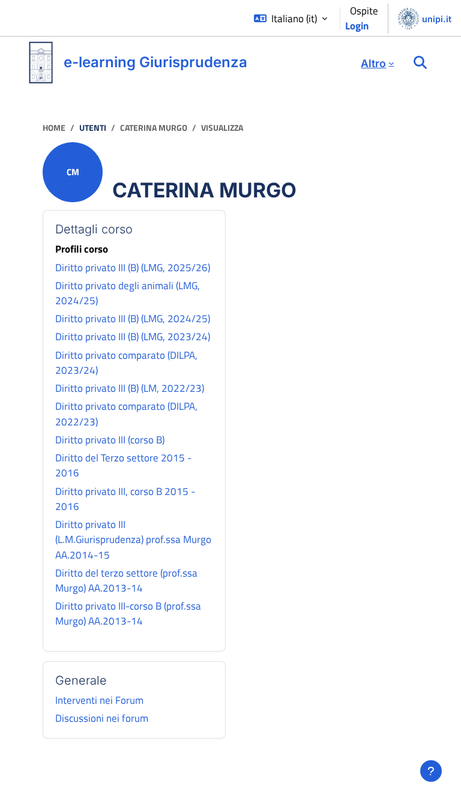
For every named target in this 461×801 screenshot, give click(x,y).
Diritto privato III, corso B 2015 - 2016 (125, 499)
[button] (290, 19)
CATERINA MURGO (153, 127)
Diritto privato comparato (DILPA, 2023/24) (126, 362)
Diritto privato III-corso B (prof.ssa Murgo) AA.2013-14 (128, 613)
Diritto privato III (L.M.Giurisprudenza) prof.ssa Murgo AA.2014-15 (133, 539)
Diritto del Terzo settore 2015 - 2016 (123, 465)
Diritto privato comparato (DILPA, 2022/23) (126, 413)
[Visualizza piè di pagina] (431, 771)
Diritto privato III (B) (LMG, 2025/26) (132, 267)
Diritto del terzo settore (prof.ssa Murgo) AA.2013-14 (126, 580)
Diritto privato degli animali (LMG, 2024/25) (127, 293)
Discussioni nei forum (101, 718)
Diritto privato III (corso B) (109, 440)
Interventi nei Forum (99, 700)
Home (54, 127)
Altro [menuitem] (373, 63)
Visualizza (222, 127)
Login (357, 26)
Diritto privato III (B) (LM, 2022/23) (129, 388)
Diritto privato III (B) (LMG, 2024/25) (132, 318)
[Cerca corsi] (420, 63)
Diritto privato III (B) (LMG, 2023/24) (132, 336)
